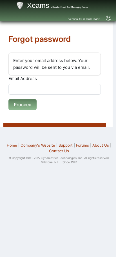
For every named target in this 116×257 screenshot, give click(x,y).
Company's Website (38, 145)
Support (66, 145)
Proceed (23, 104)
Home (12, 145)
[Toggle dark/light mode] (108, 18)
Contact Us (59, 151)
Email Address (22, 78)
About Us (100, 145)
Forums (82, 145)
